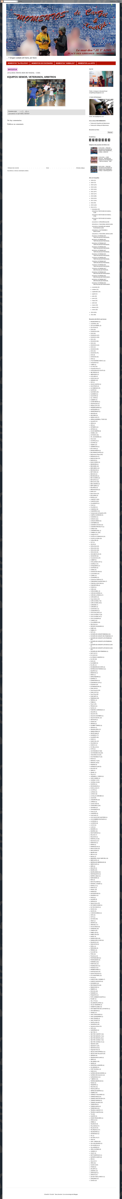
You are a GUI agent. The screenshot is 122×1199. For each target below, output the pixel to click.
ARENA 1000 (94, 417)
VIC (91, 1135)
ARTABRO (93, 427)
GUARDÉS (93, 737)
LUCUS (93, 825)
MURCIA (93, 887)
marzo (94, 305)
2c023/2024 (94, 362)
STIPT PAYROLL (95, 1069)
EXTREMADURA (95, 686)
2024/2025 (93, 353)
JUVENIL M (94, 782)
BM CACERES (94, 478)
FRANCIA (93, 706)
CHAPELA (93, 564)
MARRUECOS (94, 846)
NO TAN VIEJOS (95, 907)
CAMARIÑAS (94, 511)
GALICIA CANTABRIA (96, 716)
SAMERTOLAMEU (95, 1006)
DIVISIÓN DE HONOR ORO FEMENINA (101, 636)
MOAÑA (93, 870)
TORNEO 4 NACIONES (97, 1094)
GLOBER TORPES (95, 725)
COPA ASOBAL (94, 591)
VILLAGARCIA (94, 1145)
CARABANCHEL (95, 530)
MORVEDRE (94, 878)
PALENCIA (93, 942)
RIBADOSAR (94, 987)
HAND (92, 739)
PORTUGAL (94, 963)
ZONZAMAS (94, 1178)
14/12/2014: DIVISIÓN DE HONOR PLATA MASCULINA (101, 227)
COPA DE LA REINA (96, 595)
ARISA (92, 423)
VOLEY (92, 1153)
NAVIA (92, 897)
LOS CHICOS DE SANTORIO (98, 817)
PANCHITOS (94, 944)
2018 (92, 198)
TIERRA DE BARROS (96, 1090)
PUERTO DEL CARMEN (97, 979)
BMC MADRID (94, 483)
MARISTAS (93, 842)
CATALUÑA (94, 540)
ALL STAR (93, 397)
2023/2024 (93, 349)
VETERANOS (94, 1133)
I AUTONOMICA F (95, 751)
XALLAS (93, 1161)
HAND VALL (94, 741)
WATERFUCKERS (95, 1157)
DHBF (92, 628)
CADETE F (93, 499)
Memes (92, 856)
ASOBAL (93, 433)
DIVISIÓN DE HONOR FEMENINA (99, 634)
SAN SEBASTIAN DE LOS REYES (99, 1008)
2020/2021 (93, 337)
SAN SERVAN (94, 1010)
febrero (94, 307)
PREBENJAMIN (95, 969)
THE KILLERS (94, 1088)
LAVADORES (94, 805)
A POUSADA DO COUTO (97, 370)
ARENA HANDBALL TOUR (97, 419)
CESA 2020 (94, 548)
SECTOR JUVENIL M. (96, 1042)
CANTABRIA (94, 522)
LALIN (92, 798)
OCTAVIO (93, 919)
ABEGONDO (94, 374)
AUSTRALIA (94, 440)
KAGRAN (93, 784)
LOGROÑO (93, 813)
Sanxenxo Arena (95, 1026)
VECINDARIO (94, 1131)
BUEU (92, 491)
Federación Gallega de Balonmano (100, 125)
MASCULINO (94, 848)
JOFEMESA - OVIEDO (96, 776)
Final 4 (92, 704)
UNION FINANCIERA (96, 1118)
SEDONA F (27, 113)
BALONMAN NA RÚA (96, 452)
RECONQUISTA (95, 985)
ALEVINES (93, 392)
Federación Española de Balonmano (100, 123)
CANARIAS (93, 517)
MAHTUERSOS (95, 833)
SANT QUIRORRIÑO (96, 1016)
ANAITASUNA (94, 403)
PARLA (92, 946)
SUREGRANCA (95, 1077)
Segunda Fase (94, 1049)
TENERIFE (93, 1085)
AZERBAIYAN (94, 446)
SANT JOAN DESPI (96, 1014)
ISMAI (92, 770)
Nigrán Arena (94, 903)
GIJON (92, 721)
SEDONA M (94, 1047)
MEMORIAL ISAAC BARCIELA (98, 858)
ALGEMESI (93, 394)
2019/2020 (93, 335)
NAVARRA (93, 895)
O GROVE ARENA (95, 913)
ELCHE (92, 659)
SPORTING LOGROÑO (97, 1065)
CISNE (92, 569)
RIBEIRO (93, 989)
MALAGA (93, 835)
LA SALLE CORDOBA (96, 796)
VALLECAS (93, 1128)
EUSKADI (93, 684)
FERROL (93, 700)
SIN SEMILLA (94, 1061)
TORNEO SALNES (95, 1102)
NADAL (22, 113)
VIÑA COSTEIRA (95, 1149)
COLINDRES (94, 577)
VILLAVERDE (94, 1147)
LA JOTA (93, 790)
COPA (92, 589)
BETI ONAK (94, 472)
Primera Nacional (95, 973)
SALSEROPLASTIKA (96, 1003)
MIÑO (92, 866)
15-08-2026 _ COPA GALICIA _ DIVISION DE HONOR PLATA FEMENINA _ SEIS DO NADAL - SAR (105, 159)
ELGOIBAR (93, 663)
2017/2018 (93, 327)
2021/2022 (93, 341)
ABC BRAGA (94, 372)
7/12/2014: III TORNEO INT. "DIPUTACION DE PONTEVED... (101, 258)
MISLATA (93, 868)
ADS (92, 382)
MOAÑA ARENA (95, 872)
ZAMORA (93, 1171)
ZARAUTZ (93, 1174)
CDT (92, 542)
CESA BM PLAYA (95, 554)
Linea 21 (93, 811)
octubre (94, 289)
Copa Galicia (94, 599)
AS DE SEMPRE (95, 431)
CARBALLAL (94, 532)
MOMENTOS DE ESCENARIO (42, 63)
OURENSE (93, 928)
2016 (92, 203)
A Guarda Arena (95, 368)
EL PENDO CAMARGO (97, 657)
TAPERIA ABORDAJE (96, 1081)
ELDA (92, 661)
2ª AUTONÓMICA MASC (97, 360)
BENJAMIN (93, 466)
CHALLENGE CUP (95, 562)
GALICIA (93, 714)
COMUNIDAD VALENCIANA (98, 581)
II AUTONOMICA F (95, 757)
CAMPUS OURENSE (96, 515)
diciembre (95, 209)
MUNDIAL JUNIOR (95, 883)
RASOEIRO (94, 983)
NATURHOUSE (95, 893)
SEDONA (93, 1044)
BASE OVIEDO (94, 462)
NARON (93, 891)
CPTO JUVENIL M (95, 616)
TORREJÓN (94, 1104)
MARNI (92, 844)
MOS (92, 879)
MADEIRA (93, 829)
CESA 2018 (94, 546)
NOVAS (92, 909)
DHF (92, 632)
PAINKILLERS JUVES (96, 940)
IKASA (92, 758)
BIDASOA (93, 474)
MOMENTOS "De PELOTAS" (18, 63)
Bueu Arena (94, 493)
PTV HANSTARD (95, 975)
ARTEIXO (93, 429)
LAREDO (93, 801)
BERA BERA (94, 468)
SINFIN (92, 1063)
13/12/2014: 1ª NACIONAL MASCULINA (102, 233)
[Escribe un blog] (23, 111)
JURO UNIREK (94, 778)
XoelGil (92, 1165)
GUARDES (93, 735)
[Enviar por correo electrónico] (21, 111)
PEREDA (93, 950)
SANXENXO (94, 1024)
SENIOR (93, 1055)
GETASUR (93, 719)
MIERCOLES (94, 864)
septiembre (95, 291)
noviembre (95, 287)
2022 (92, 189)
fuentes (92, 708)
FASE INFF (93, 696)
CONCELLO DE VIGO (96, 583)
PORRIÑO (93, 962)
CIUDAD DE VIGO (95, 571)
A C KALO (93, 366)
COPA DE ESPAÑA (95, 593)
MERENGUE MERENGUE (97, 862)
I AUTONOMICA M (95, 753)
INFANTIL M (94, 762)
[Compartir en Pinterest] (28, 111)
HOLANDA (93, 743)
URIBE (92, 1122)
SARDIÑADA (94, 1030)
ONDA (92, 921)
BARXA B (93, 460)
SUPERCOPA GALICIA (96, 1075)
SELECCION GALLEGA (97, 1053)
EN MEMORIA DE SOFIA (97, 667)
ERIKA (92, 674)
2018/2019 (93, 331)
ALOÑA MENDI (94, 401)
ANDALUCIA (94, 405)
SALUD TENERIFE (95, 1004)
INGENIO (93, 764)
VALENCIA (93, 1124)
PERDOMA (93, 948)
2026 (92, 180)
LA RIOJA (93, 792)
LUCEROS (93, 823)
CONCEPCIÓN (94, 585)
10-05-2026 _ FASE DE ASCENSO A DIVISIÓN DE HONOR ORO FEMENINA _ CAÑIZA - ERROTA (105, 150)
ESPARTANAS (94, 680)
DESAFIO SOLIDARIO (96, 626)
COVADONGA (94, 610)
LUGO (92, 827)
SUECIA (93, 1071)
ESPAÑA (93, 678)
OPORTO (93, 922)
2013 (92, 312)
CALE (92, 505)
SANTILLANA (94, 1022)
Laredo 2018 (94, 803)
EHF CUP (93, 653)
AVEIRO (93, 444)
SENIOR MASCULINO (96, 1057)
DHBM (92, 630)
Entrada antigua (80, 168)
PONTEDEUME (95, 958)
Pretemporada (94, 971)
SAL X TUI (93, 1001)
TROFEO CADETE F (96, 1110)
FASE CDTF (94, 692)
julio (93, 296)
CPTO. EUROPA (95, 618)
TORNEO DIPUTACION (97, 1098)
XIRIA (92, 1163)
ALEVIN (93, 390)
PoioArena (93, 956)
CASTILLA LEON (95, 538)
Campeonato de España (97, 513)
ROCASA (93, 991)
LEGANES (93, 807)
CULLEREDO (94, 622)
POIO (92, 954)
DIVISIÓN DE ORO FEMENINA (98, 651)
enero (94, 309)
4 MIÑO (92, 364)
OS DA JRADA (94, 926)
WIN (92, 1159)
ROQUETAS (94, 995)
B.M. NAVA (93, 448)
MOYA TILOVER (95, 881)
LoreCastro (93, 815)
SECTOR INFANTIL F (96, 1036)
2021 (92, 191)
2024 (92, 185)
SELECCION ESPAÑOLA (97, 1051)
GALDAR (93, 712)
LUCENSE (93, 821)
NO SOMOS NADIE (96, 905)
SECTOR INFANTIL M (96, 1038)
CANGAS (93, 519)
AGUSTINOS (94, 386)
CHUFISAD (93, 567)
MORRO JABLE (95, 876)
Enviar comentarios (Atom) (21, 170)
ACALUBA (93, 376)
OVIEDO (93, 930)
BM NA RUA (94, 480)
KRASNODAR (94, 786)
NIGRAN (93, 901)
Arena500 (93, 421)
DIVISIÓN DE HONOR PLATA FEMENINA (101, 638)
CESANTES (94, 556)
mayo (93, 300)
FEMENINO (94, 698)
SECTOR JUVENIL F (96, 1040)
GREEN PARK (94, 731)
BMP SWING (94, 485)
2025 (92, 182)
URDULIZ (93, 1120)
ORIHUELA (93, 924)
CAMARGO (93, 509)
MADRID (93, 831)
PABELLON (94, 932)
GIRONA (93, 723)
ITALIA (92, 774)
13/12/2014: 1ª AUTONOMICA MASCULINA (99, 230)
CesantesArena (95, 558)
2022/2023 (93, 345)
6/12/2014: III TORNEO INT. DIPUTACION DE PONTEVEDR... (101, 272)
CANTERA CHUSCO (96, 524)
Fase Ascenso (94, 690)
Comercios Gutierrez (96, 579)
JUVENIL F (93, 780)
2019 (92, 196)
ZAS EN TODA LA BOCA (97, 1176)
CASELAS (93, 534)
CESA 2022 (94, 550)
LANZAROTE (94, 799)
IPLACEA (93, 768)
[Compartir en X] (24, 111)
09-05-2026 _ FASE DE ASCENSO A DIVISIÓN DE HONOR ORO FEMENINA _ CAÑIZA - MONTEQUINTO (105, 168)
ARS (92, 425)
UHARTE (93, 1116)
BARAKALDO (94, 456)
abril (93, 303)
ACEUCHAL (94, 378)
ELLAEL (93, 665)
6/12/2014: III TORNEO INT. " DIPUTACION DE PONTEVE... (100, 280)
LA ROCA (93, 794)
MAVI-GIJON (94, 850)
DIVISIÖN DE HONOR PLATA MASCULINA (102, 648)
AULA (92, 439)
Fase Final (93, 694)
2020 (92, 194)
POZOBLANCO (94, 965)
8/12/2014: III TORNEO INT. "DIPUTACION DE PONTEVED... (101, 236)
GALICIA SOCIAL (95, 717)
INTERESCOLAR (95, 766)
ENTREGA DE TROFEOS (97, 669)
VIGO (92, 1139)
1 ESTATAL (93, 323)
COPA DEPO (94, 597)
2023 (92, 187)
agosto (94, 294)
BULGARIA (93, 495)
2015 (92, 205)
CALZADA (93, 507)
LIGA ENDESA (94, 809)
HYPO (92, 749)
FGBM (92, 702)
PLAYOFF (93, 952)
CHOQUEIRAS (94, 565)
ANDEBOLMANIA (95, 407)
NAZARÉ (93, 899)
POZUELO (93, 967)
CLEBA (92, 575)
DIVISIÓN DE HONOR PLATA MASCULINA (102, 644)
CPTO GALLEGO (95, 612)
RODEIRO (93, 993)
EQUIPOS (93, 671)
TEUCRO (93, 1087)
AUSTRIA (93, 442)
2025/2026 (93, 356)
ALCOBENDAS (94, 388)
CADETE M (93, 501)
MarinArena (94, 841)
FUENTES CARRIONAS (97, 710)
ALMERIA (93, 399)
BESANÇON (94, 470)
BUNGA (93, 497)
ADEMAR (93, 380)
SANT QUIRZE (94, 1018)
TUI (91, 1114)
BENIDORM (94, 464)
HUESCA (93, 745)
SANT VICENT (94, 1020)
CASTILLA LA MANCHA (97, 536)
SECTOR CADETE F (96, 1034)
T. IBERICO (93, 1079)
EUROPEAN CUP (95, 682)
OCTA (92, 917)
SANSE (92, 1012)
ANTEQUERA (94, 409)
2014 (92, 207)
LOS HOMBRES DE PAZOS (98, 819)
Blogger (76, 1194)
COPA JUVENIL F (95, 601)
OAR (92, 915)
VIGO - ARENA (94, 1141)
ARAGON (93, 413)
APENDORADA (95, 411)
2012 (92, 314)
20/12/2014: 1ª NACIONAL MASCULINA (102, 224)
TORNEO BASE (95, 1096)
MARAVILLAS (94, 838)
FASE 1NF (93, 688)
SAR (92, 1028)
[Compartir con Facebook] (26, 111)
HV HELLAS (94, 747)
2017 (92, 200)
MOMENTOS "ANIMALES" (65, 63)
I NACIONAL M (94, 755)
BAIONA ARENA (95, 450)
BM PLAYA (93, 481)
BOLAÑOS (93, 487)
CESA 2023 (94, 552)
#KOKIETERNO (95, 321)
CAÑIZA (93, 528)
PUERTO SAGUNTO (96, 981)
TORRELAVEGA (95, 1106)
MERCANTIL (94, 860)
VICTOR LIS (94, 1137)
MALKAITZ (93, 837)
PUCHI (92, 977)
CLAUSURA (94, 573)
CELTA (92, 544)
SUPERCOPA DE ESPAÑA (97, 1073)
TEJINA (92, 1083)
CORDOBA (93, 605)
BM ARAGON (94, 476)
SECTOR (93, 1032)
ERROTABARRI (95, 676)
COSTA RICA (94, 608)
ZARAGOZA (94, 1172)
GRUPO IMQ (94, 733)
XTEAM (92, 1167)
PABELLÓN (94, 934)
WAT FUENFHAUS (95, 1155)
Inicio (47, 168)
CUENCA (93, 620)
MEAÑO (93, 852)
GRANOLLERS (94, 729)
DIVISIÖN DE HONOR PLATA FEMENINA (101, 641)
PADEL (92, 936)
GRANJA (93, 727)
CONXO (93, 587)
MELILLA (93, 854)
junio (93, 298)
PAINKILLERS (94, 938)
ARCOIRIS (93, 415)
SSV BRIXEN (94, 1067)
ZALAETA (93, 1169)
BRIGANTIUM (94, 489)
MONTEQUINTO (95, 874)
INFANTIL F (93, 760)
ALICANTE (93, 396)
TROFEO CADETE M (96, 1112)
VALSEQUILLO (94, 1129)
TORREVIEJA (94, 1108)
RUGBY (93, 999)
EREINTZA (93, 673)
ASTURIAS (93, 435)
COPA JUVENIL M (95, 603)
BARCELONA (94, 458)
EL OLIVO (93, 655)
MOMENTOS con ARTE (86, 63)
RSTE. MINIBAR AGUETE (97, 997)
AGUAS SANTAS (95, 384)
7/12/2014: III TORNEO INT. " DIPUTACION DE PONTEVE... (100, 269)
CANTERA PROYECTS (97, 526)
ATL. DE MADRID (95, 437)
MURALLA (93, 885)
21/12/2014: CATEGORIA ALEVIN (100, 222)
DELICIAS (93, 624)
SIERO (92, 1059)
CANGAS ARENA (95, 521)
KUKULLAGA (94, 788)
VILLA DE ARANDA (96, 1143)
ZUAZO (92, 1180)
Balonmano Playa (95, 454)
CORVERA (93, 606)
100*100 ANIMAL (95, 325)
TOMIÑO (93, 1092)
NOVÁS (93, 911)
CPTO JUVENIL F (95, 614)
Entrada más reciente (13, 168)
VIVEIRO (93, 1151)
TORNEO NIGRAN (95, 1100)
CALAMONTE (94, 503)
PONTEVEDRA (94, 960)
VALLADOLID (94, 1126)
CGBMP (93, 560)
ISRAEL (93, 772)
